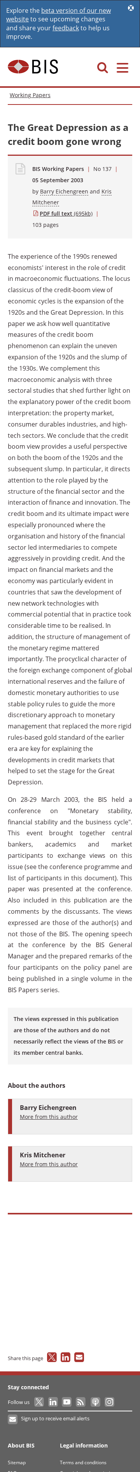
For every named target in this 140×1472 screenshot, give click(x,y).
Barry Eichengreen (64, 191)
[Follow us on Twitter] (39, 1402)
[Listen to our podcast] (95, 1402)
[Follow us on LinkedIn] (53, 1402)
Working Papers (30, 95)
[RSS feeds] (81, 1402)
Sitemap (17, 1462)
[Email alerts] (13, 1419)
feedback (65, 28)
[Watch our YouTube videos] (67, 1402)
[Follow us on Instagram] (109, 1402)
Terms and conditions (83, 1462)
